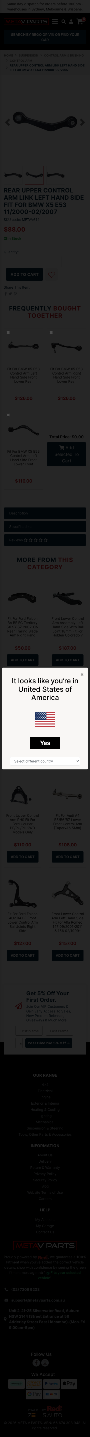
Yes (45, 743)
